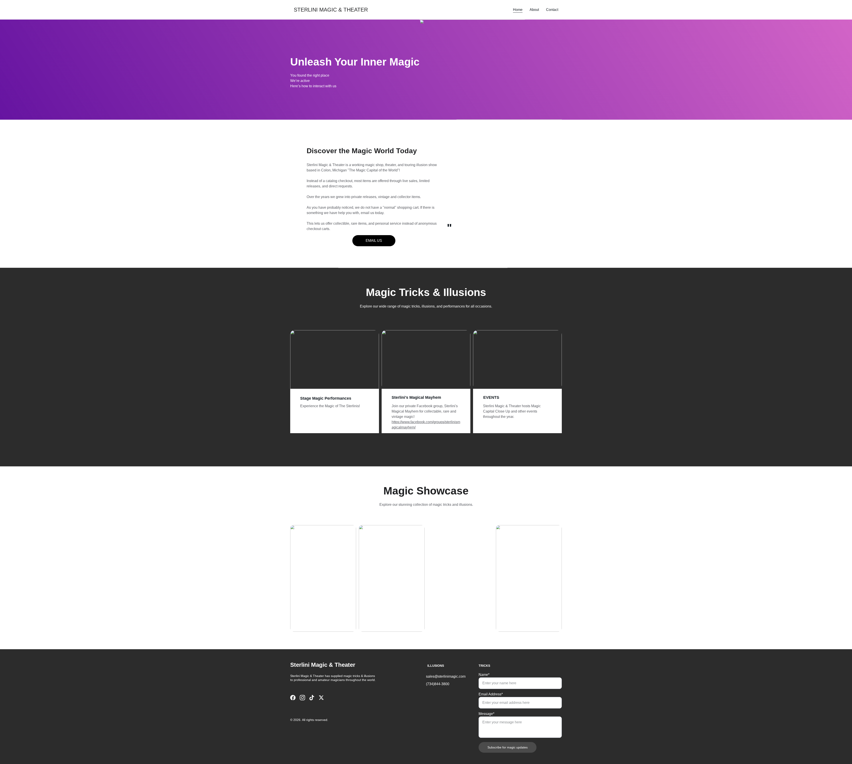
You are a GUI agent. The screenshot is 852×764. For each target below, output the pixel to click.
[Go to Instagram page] (302, 697)
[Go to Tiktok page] (311, 697)
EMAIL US (374, 240)
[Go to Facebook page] (293, 697)
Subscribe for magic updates (507, 747)
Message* (486, 714)
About (534, 10)
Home (518, 10)
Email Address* (491, 694)
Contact (552, 10)
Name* (484, 675)
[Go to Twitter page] (321, 697)
